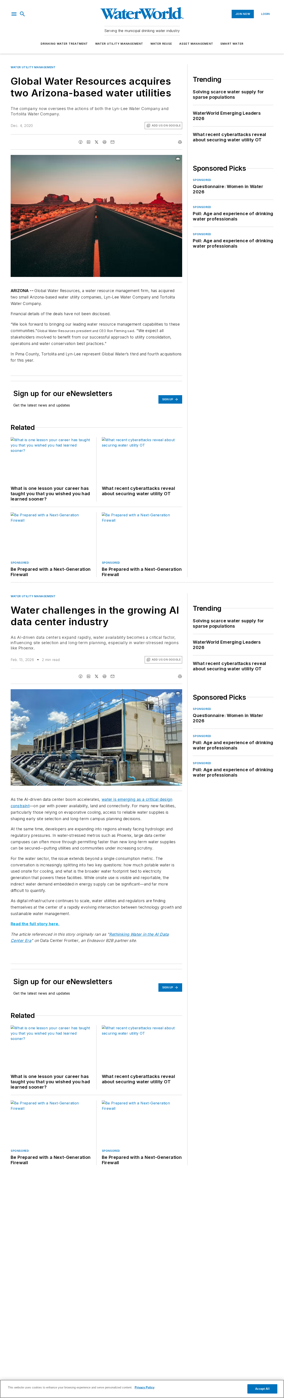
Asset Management (196, 43)
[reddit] (104, 142)
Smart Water (231, 43)
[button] (14, 14)
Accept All (262, 1388)
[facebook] (80, 142)
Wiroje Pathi (144, 693)
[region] (142, 1389)
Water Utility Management (119, 43)
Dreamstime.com (164, 693)
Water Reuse (161, 43)
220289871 (123, 693)
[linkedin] (88, 142)
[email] (112, 142)
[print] (180, 142)
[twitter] (96, 142)
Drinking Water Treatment (64, 43)
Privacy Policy (144, 1387)
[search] (22, 14)
